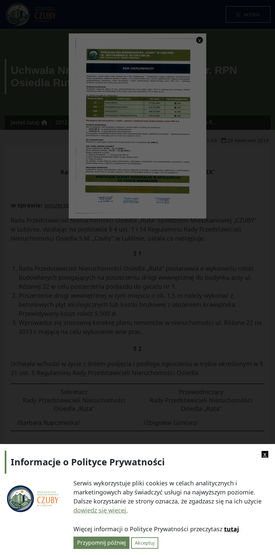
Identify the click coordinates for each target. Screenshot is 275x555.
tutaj (231, 529)
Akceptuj (145, 543)
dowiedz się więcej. (100, 510)
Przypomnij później (101, 542)
